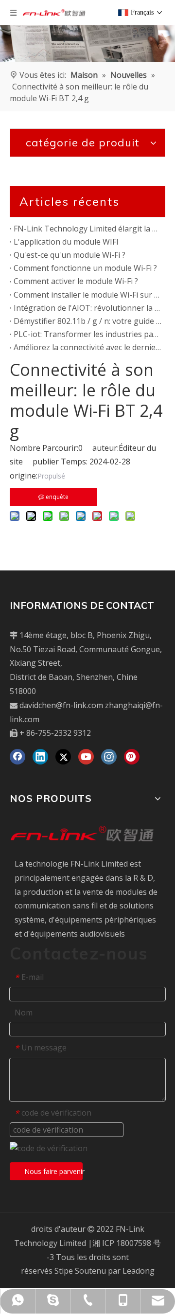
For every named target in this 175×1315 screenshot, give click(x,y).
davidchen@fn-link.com (61, 705)
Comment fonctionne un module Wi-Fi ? (85, 268)
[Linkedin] (40, 756)
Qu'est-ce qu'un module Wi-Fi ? (69, 254)
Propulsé (51, 475)
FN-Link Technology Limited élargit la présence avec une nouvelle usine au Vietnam (87, 228)
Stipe (63, 1270)
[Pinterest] (132, 756)
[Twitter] (63, 756)
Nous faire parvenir (53, 1171)
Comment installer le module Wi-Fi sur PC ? (87, 294)
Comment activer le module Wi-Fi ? (76, 281)
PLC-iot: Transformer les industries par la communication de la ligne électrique (87, 334)
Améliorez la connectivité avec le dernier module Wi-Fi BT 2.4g (87, 347)
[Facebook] (17, 756)
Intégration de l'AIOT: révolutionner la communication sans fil (87, 307)
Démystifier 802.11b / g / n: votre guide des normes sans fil (87, 321)
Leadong (138, 1270)
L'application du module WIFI (66, 241)
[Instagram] (109, 756)
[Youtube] (86, 756)
